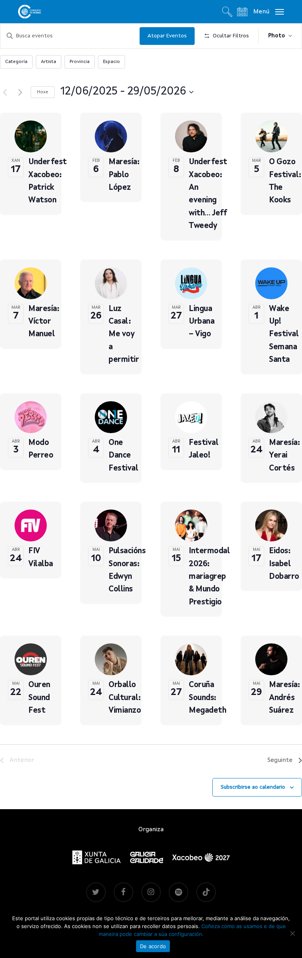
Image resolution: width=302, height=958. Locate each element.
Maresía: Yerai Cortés (284, 456)
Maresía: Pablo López (124, 175)
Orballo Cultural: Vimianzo (125, 698)
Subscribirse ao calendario (253, 787)
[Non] (292, 933)
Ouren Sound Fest (39, 698)
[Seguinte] (20, 92)
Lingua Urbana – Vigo (201, 322)
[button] (268, 11)
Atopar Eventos (167, 36)
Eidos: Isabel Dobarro (284, 564)
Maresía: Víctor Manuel (43, 322)
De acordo (153, 946)
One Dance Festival (123, 456)
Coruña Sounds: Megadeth (207, 698)
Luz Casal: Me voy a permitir (124, 334)
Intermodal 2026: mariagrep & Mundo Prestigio (209, 576)
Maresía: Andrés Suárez (284, 698)
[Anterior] (4, 92)
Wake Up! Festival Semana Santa (283, 334)
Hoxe (42, 92)
